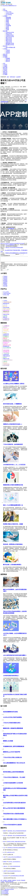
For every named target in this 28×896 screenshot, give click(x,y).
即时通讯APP (6, 319)
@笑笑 (4, 856)
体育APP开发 (6, 310)
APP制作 (5, 300)
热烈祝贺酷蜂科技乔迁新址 (10, 711)
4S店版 (7, 29)
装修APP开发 (6, 314)
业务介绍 (8, 59)
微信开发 (5, 46)
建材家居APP (6, 342)
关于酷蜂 (5, 56)
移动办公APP (6, 349)
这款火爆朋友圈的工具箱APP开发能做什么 (15, 819)
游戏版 (7, 20)
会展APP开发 (9, 41)
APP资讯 (5, 48)
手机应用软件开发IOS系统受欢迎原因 (13, 813)
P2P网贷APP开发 (10, 35)
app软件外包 (6, 354)
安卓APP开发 (6, 307)
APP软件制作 (6, 312)
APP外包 (5, 315)
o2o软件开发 (6, 334)
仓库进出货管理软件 (8, 360)
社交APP (5, 304)
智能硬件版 (8, 18)
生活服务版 (8, 25)
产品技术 (8, 50)
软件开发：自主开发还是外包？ (14, 861)
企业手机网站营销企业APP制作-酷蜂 (17, 875)
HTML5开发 (8, 11)
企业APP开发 (6, 350)
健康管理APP (6, 311)
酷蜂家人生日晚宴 (8, 741)
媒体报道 (5, 55)
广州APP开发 (6, 353)
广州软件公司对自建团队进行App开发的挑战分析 (16, 252)
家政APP (5, 338)
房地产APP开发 (6, 308)
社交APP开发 (6, 365)
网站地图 (23, 880)
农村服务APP (6, 331)
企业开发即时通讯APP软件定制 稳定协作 (14, 802)
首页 (4, 9)
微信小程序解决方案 (10, 47)
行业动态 (8, 52)
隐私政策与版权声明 (9, 881)
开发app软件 (20, 247)
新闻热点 (5, 283)
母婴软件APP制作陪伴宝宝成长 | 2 (12, 424)
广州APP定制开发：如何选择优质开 (13, 444)
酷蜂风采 (14, 880)
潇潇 (4, 841)
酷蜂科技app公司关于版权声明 (11, 752)
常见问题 (5, 285)
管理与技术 (12, 76)
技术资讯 (5, 280)
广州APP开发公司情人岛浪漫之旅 (12, 757)
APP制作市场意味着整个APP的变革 (13, 782)
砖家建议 (5, 861)
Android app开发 (6, 293)
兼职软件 (5, 327)
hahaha (4, 835)
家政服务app (6, 335)
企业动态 (8, 51)
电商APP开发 (9, 39)
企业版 (7, 26)
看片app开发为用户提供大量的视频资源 (14, 808)
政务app (5, 332)
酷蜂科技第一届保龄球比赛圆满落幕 (13, 728)
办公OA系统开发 (7, 347)
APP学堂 (5, 284)
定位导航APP (6, 351)
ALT (4, 852)
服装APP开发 (9, 40)
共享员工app (6, 328)
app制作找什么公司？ (11, 852)
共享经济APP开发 (10, 32)
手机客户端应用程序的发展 (15, 866)
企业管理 (18, 76)
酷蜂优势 (8, 61)
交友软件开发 (6, 364)
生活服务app (6, 336)
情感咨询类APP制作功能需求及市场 (13, 485)
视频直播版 (8, 17)
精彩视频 (9, 880)
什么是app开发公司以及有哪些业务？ (15, 856)
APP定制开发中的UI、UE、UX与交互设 (14, 464)
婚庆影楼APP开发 (10, 43)
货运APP (5, 362)
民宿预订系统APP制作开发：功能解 (13, 524)
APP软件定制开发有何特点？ (11, 675)
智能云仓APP (6, 358)
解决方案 (5, 31)
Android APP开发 (9, 13)
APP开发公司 (11, 228)
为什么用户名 (5, 875)
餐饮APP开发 (9, 37)
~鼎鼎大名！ (5, 866)
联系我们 (5, 880)
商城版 (7, 21)
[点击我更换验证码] (5, 255)
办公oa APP (5, 329)
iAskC (4, 847)
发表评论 (2, 262)
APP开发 (5, 10)
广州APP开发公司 (13, 247)
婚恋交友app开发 (7, 344)
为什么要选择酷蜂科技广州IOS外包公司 (14, 763)
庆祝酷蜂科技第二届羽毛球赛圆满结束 (13, 746)
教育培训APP (6, 303)
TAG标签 (2, 881)
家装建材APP (6, 339)
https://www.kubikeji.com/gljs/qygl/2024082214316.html (12, 243)
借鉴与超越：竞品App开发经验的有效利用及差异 (17, 830)
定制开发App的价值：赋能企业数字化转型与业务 (16, 841)
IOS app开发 (6, 291)
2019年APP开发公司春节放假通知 (12, 717)
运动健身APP (6, 318)
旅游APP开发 (9, 33)
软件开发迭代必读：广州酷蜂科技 (12, 403)
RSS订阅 (18, 880)
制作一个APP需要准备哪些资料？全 (13, 505)
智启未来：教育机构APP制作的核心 (13, 544)
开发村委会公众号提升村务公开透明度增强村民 (16, 847)
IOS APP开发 (9, 14)
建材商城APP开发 (7, 340)
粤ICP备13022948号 (9, 889)
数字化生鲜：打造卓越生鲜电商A (12, 564)
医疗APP (5, 306)
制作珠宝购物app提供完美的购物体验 (13, 771)
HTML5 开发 (6, 294)
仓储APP (5, 361)
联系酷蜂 (8, 58)
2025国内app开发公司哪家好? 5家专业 (13, 383)
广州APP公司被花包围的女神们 (11, 722)
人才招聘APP (6, 325)
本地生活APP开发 (10, 36)
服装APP (5, 317)
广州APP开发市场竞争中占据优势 (12, 824)
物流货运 (8, 24)
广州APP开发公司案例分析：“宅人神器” (14, 777)
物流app (5, 357)
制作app (7, 247)
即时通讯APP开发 (10, 44)
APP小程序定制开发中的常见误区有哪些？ (15, 655)
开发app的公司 (6, 355)
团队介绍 (5, 54)
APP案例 (5, 16)
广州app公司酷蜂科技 (10, 244)
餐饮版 (7, 28)
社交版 (7, 22)
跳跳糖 (4, 830)
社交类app (5, 343)
